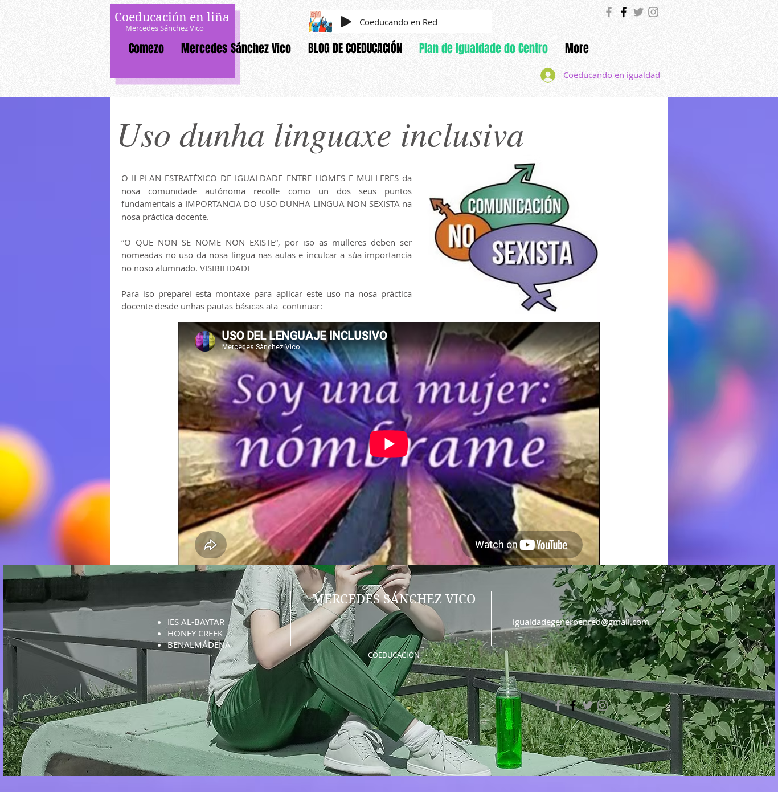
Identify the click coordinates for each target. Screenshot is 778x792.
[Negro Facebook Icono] (623, 12)
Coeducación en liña (172, 17)
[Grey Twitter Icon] (638, 12)
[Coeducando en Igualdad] (609, 12)
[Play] (346, 21)
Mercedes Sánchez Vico (164, 28)
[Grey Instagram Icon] (653, 12)
